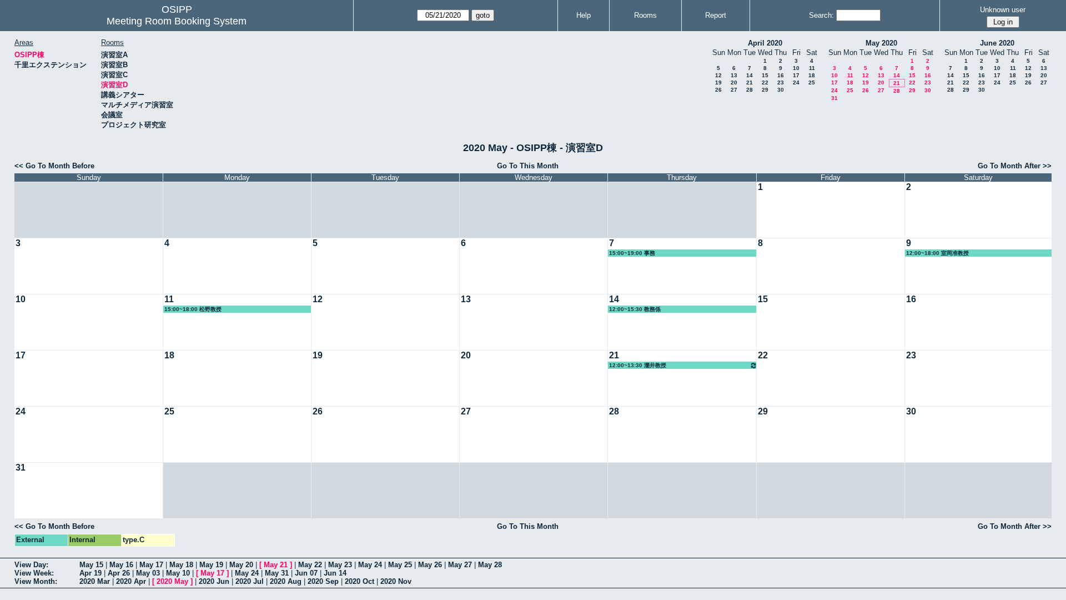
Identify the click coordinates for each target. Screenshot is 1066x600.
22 (765, 82)
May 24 (370, 565)
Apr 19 (90, 573)
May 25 (400, 565)
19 (718, 82)
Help (583, 15)
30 (780, 90)
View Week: (34, 573)
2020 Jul (249, 581)
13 (734, 75)
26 (718, 90)
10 (796, 68)
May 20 (241, 565)
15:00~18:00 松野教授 (193, 309)
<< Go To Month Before (54, 166)
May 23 (340, 565)
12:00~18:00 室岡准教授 (937, 253)
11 (812, 68)
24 (796, 82)
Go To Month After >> (1015, 166)
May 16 (121, 565)
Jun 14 (335, 573)
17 (796, 75)
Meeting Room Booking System (177, 21)
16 (780, 75)
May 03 (148, 573)
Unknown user (1002, 10)
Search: (821, 15)
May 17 (151, 565)
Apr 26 (119, 573)
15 (765, 75)
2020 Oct (359, 581)
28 (749, 90)
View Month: (35, 581)
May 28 (490, 565)
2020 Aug (285, 581)
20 (734, 82)
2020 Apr (131, 581)
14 (749, 75)
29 (765, 90)
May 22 (310, 565)
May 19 (211, 565)
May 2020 (881, 43)
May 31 (277, 573)
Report (715, 15)
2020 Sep (323, 581)
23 (780, 82)
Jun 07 (306, 573)
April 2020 (765, 43)
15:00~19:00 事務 (632, 253)
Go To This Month (528, 166)
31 (834, 98)
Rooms (645, 15)
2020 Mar (94, 581)
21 (749, 82)
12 (718, 75)
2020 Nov (395, 581)
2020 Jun (214, 581)
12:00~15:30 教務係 (635, 309)
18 (811, 75)
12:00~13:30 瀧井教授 (637, 365)
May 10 (178, 573)
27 (734, 90)
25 (811, 82)
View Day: (31, 565)
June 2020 (997, 43)
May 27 (460, 565)
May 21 (276, 565)
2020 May (172, 581)
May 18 (181, 565)
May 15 (91, 565)
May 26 (430, 565)
